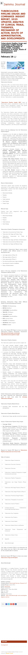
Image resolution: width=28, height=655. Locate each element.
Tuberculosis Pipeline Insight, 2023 (11, 102)
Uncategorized (4, 645)
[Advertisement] (14, 624)
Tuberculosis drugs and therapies (9, 557)
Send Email (7, 586)
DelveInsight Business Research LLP (18, 583)
